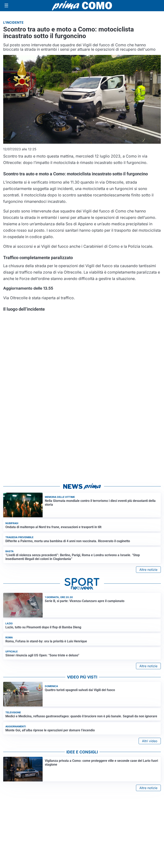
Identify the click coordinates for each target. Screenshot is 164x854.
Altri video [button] (149, 741)
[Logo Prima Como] (82, 5)
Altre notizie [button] (148, 570)
